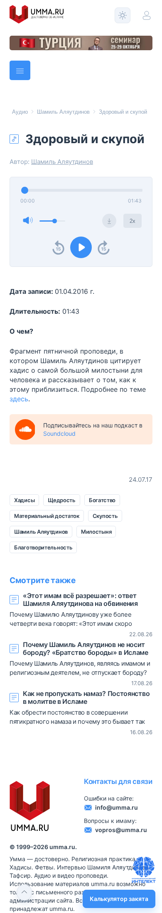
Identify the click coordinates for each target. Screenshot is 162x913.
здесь (19, 399)
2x (132, 221)
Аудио (20, 112)
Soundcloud (59, 433)
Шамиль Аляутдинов (63, 112)
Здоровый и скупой (123, 112)
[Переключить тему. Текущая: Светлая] (122, 15)
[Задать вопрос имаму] (143, 869)
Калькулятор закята (119, 898)
